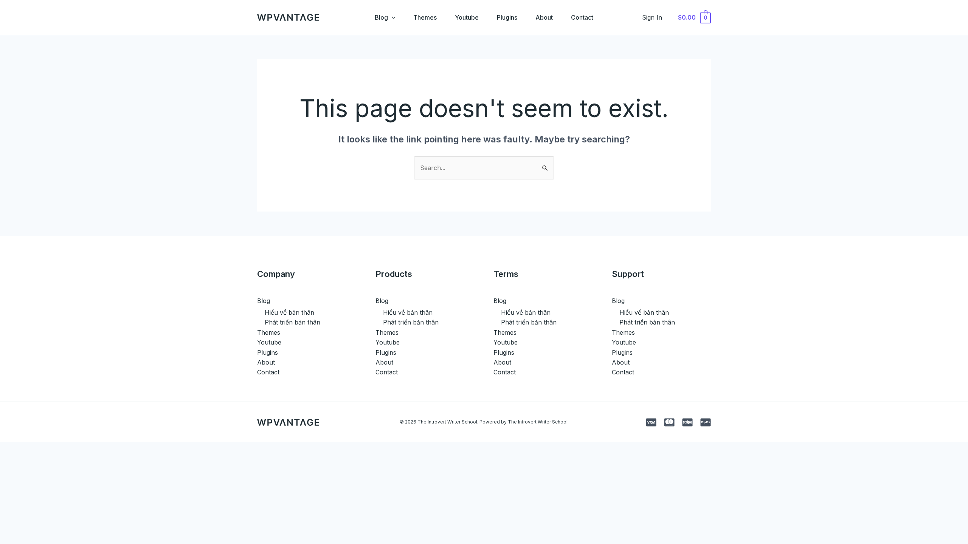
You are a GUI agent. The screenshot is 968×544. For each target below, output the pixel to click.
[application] (392, 17)
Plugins (507, 17)
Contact (582, 17)
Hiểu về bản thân (289, 312)
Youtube (467, 17)
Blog (381, 17)
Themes (425, 17)
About (544, 17)
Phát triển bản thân (292, 322)
